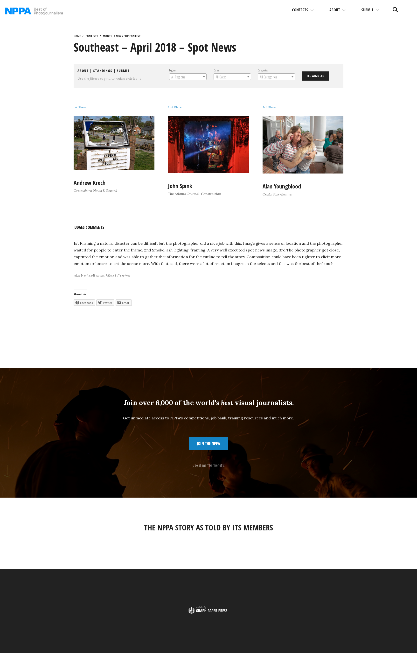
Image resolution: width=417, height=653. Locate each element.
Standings (102, 70)
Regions (172, 70)
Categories (263, 70)
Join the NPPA (208, 443)
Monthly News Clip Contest (122, 36)
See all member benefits (208, 465)
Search (395, 7)
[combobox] (188, 76)
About (334, 10)
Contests (300, 10)
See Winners (315, 76)
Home (77, 36)
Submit (367, 10)
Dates (216, 70)
